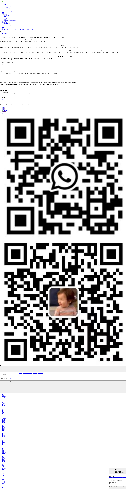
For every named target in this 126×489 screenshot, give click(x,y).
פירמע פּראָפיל (6, 14)
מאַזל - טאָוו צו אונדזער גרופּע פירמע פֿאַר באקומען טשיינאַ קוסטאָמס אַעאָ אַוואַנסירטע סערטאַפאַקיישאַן (18, 29)
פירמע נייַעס (4, 34)
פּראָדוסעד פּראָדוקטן (5, 99)
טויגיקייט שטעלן (8, 8)
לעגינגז (7, 7)
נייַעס (3, 12)
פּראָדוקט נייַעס (4, 33)
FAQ (5, 19)
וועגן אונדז (3, 13)
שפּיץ (7, 5)
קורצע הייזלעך (8, 6)
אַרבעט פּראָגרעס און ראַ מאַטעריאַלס (10, 20)
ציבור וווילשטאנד (6, 18)
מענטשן (5, 10)
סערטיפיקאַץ (4, 21)
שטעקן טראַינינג (6, 15)
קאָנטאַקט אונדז (4, 22)
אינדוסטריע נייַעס (5, 35)
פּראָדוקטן (3, 3)
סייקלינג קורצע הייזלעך (9, 11)
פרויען (5, 4)
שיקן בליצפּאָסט (2, 113)
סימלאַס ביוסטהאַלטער (9, 9)
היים (3, 2)
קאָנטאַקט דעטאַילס (7, 23)
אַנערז (5, 16)
